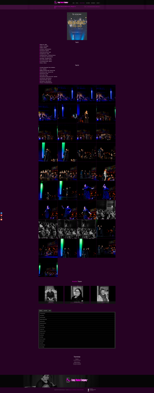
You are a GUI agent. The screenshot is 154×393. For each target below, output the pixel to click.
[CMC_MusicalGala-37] (67, 94)
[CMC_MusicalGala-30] (48, 132)
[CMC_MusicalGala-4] (86, 248)
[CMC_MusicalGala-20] (86, 171)
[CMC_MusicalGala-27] (106, 132)
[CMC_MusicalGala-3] (106, 248)
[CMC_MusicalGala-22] (48, 171)
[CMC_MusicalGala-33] (67, 113)
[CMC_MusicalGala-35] (106, 94)
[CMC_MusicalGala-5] (67, 248)
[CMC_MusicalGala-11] (106, 209)
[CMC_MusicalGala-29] (67, 132)
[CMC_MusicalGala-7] (106, 228)
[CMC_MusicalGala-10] (48, 228)
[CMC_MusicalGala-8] (86, 228)
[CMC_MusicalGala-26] (48, 152)
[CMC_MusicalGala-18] (48, 190)
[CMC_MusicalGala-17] (67, 190)
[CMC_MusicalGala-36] (86, 94)
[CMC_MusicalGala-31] (106, 113)
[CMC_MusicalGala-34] (48, 113)
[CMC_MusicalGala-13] (67, 209)
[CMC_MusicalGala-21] (67, 171)
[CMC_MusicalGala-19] (106, 171)
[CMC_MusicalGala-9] (67, 228)
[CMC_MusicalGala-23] (106, 152)
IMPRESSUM (74, 389)
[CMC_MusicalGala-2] (48, 267)
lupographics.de (71, 389)
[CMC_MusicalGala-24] (86, 152)
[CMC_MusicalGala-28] (86, 132)
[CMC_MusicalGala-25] (67, 152)
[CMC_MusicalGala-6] (48, 248)
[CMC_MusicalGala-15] (106, 190)
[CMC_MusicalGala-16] (86, 190)
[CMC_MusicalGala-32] (86, 113)
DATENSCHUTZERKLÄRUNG (80, 389)
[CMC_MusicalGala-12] (86, 209)
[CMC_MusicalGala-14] (48, 209)
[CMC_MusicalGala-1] (48, 94)
